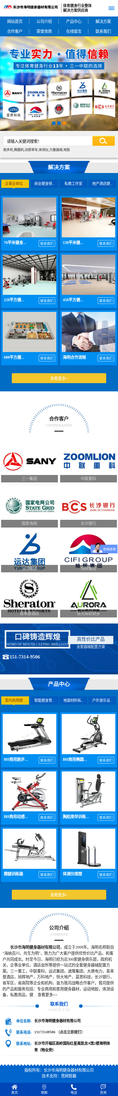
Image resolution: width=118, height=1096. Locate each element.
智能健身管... (44, 700)
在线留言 (74, 31)
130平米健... (73, 242)
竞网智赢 (68, 1076)
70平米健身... (15, 242)
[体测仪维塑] (88, 849)
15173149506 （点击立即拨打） (59, 1032)
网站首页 (15, 21)
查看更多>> (47, 995)
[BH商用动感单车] (29, 791)
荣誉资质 (44, 31)
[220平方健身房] (29, 275)
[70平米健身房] (29, 217)
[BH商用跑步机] (29, 734)
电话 (74, 1093)
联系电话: (24, 1032)
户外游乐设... (102, 700)
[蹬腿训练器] (29, 849)
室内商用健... (15, 700)
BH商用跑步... (16, 759)
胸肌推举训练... (76, 816)
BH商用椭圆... (75, 759)
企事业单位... (15, 184)
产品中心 (74, 21)
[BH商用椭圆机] (88, 734)
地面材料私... (73, 700)
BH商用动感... (16, 816)
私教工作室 (73, 184)
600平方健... (14, 357)
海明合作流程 (74, 357)
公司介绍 (44, 21)
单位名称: (24, 1021)
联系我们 (47, 244)
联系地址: (24, 1044)
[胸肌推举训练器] (88, 791)
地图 (44, 1093)
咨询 (103, 1093)
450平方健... (73, 300)
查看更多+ (59, 378)
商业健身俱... (44, 184)
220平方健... (14, 300)
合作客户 (15, 31)
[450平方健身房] (88, 275)
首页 (14, 1093)
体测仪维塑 (72, 874)
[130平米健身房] (88, 217)
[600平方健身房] (29, 332)
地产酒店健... (102, 184)
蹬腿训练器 (13, 874)
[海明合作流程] (88, 332)
